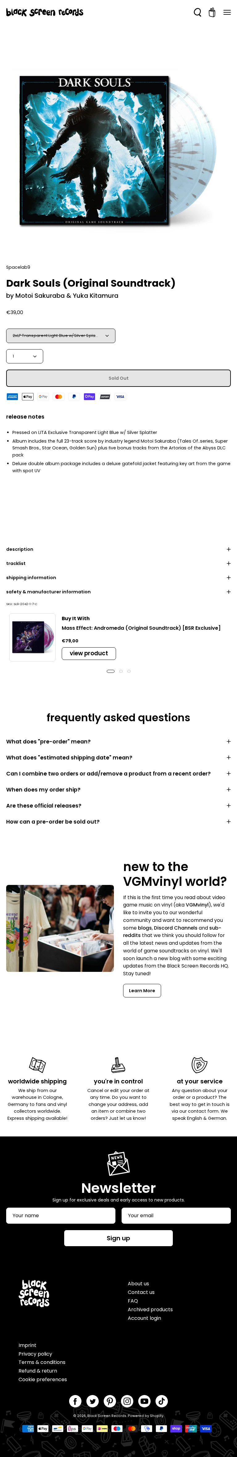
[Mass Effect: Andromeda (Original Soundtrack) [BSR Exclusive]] (32, 637)
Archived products (150, 1309)
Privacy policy (35, 1353)
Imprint (27, 1345)
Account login (144, 1318)
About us (138, 1283)
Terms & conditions (42, 1362)
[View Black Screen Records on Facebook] (75, 1401)
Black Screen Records (106, 1416)
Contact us (141, 1292)
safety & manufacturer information (48, 592)
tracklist (16, 563)
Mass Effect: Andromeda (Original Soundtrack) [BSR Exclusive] (141, 628)
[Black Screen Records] (44, 12)
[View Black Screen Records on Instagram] (127, 1401)
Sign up (118, 1238)
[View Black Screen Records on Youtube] (144, 1401)
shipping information (31, 578)
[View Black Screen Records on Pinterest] (110, 1401)
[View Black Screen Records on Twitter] (92, 1401)
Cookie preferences (43, 1379)
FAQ (133, 1300)
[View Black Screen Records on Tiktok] (162, 1401)
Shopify (156, 1416)
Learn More (142, 991)
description (19, 549)
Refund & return (38, 1370)
